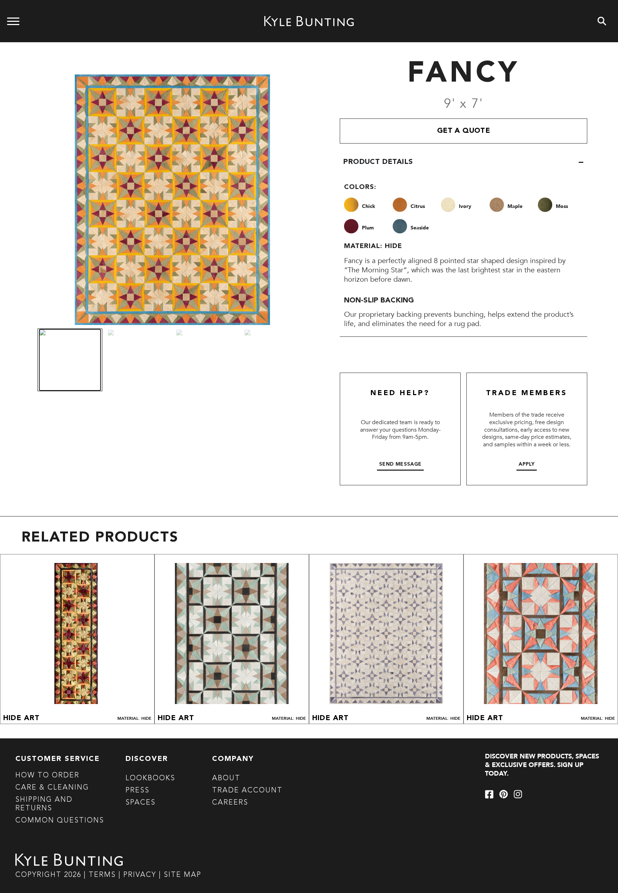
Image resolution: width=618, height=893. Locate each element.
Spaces (141, 802)
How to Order (47, 775)
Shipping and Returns (44, 804)
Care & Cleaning (52, 787)
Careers (230, 802)
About (226, 778)
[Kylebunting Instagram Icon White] (518, 794)
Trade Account (247, 790)
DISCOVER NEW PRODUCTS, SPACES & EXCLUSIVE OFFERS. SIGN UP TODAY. (542, 765)
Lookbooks (150, 778)
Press (137, 790)
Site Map (182, 875)
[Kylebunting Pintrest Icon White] (503, 794)
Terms (102, 875)
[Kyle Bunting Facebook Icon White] (489, 794)
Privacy (141, 875)
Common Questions (59, 820)
